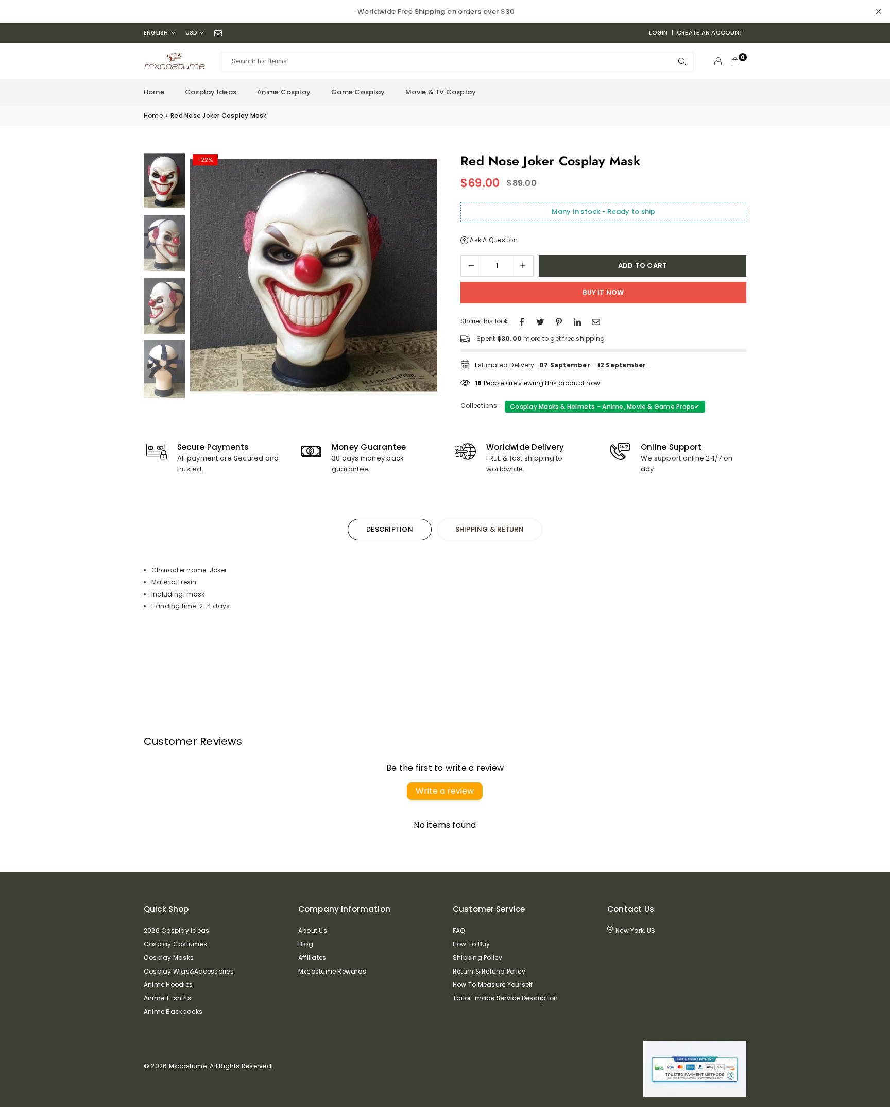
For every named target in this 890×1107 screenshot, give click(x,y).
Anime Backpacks (173, 1011)
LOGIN (658, 32)
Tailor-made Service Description (505, 998)
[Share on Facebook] (521, 321)
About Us (312, 930)
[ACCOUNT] (718, 61)
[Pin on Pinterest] (559, 321)
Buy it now (603, 292)
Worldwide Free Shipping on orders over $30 (436, 11)
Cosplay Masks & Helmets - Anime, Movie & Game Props (605, 406)
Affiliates (312, 957)
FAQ (459, 930)
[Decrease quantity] (471, 266)
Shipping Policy (478, 957)
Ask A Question (493, 239)
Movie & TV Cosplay (440, 92)
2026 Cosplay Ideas (176, 930)
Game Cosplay (358, 92)
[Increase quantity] (522, 266)
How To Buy (471, 944)
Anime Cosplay (284, 92)
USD (191, 32)
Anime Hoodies (168, 984)
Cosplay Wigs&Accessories (189, 971)
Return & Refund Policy (489, 971)
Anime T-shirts (167, 998)
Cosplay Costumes (175, 944)
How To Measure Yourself (493, 984)
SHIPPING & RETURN (489, 529)
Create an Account (710, 32)
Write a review (445, 791)
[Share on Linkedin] (577, 321)
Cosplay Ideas (210, 92)
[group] (313, 275)
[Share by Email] (596, 321)
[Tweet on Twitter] (540, 321)
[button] (425, 277)
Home (154, 92)
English (156, 32)
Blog (305, 944)
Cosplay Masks (169, 957)
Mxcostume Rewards (332, 971)
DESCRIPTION (389, 529)
